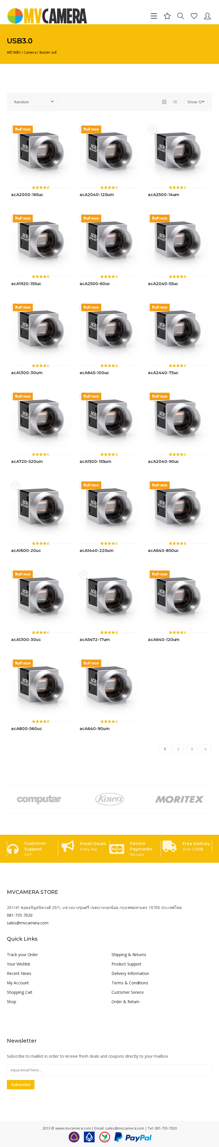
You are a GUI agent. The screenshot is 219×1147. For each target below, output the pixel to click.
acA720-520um (26, 461)
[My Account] (207, 15)
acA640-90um (95, 728)
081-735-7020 (19, 915)
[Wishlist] (194, 15)
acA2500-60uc (95, 283)
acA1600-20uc (26, 550)
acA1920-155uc (26, 283)
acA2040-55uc (163, 283)
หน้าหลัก (14, 52)
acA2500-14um (163, 194)
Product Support (126, 964)
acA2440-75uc (163, 372)
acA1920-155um (95, 461)
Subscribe (20, 1085)
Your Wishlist (18, 964)
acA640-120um (163, 639)
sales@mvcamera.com (27, 923)
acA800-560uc (26, 728)
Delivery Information (130, 973)
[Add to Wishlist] (152, 129)
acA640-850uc (163, 550)
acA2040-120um (97, 194)
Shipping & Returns (128, 954)
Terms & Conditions (129, 982)
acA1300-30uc (26, 639)
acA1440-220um (96, 550)
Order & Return (125, 1001)
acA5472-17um (95, 639)
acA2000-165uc (27, 194)
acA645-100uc (94, 372)
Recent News (19, 973)
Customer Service (127, 992)
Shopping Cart (20, 992)
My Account (18, 982)
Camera (30, 52)
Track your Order (22, 954)
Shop (11, 1001)
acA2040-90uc (163, 461)
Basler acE (48, 52)
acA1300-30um (26, 372)
